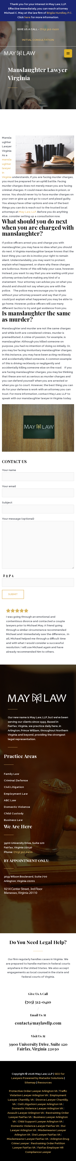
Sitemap (30, 1082)
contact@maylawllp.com (38, 1023)
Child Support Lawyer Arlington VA (40, 1121)
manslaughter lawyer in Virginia (6, 168)
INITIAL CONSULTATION (38, 39)
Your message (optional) (18, 518)
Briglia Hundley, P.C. (59, 12)
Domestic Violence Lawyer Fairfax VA (35, 1125)
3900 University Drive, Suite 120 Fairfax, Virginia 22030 (38, 1046)
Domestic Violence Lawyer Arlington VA (37, 1108)
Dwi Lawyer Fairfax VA (46, 1134)
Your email (9, 486)
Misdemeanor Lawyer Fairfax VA (27, 1138)
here (27, 17)
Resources (45, 1082)
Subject (7, 502)
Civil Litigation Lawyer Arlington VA (40, 1104)
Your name (9, 470)
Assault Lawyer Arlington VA (25, 1112)
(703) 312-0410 (49, 29)
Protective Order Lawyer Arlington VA (33, 1090)
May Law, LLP (27, 211)
